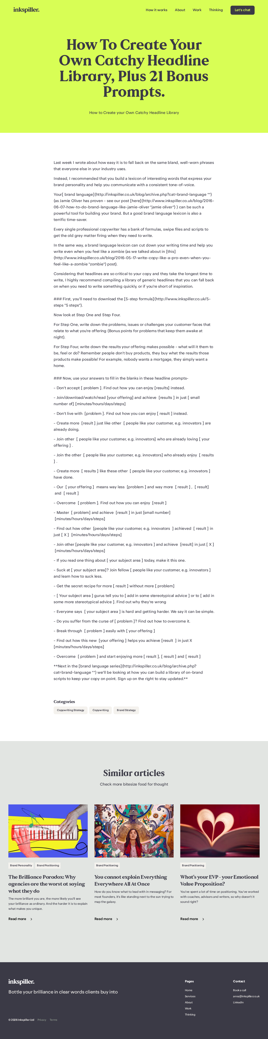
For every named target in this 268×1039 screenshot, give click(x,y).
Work (197, 10)
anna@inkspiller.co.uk (246, 996)
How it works (156, 10)
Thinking (216, 10)
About (180, 10)
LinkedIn (238, 1002)
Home (188, 990)
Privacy (41, 1020)
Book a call (239, 990)
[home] (26, 10)
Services (190, 996)
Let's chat (243, 10)
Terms (53, 1020)
